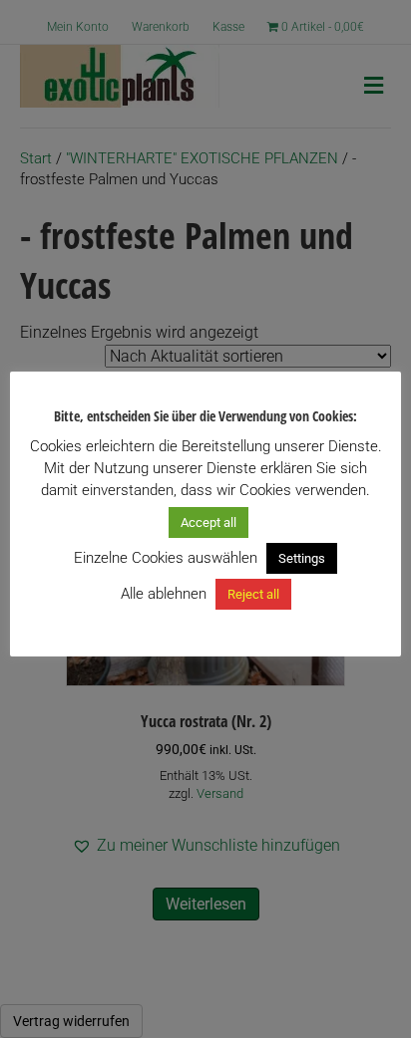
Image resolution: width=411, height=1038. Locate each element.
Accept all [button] (208, 522)
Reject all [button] (253, 594)
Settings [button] (301, 558)
